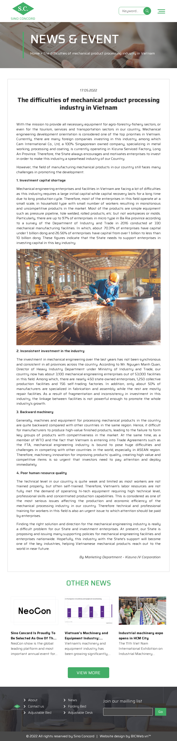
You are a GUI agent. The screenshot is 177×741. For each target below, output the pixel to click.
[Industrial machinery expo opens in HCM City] (142, 611)
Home (35, 53)
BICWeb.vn (139, 736)
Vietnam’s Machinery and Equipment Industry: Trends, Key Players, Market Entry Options (86, 635)
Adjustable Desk (80, 712)
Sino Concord (84, 736)
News (72, 700)
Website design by (113, 736)
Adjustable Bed (39, 712)
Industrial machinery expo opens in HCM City (141, 635)
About (32, 700)
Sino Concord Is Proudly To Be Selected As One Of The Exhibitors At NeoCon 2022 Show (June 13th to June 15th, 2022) (33, 635)
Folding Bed (77, 706)
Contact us (36, 706)
